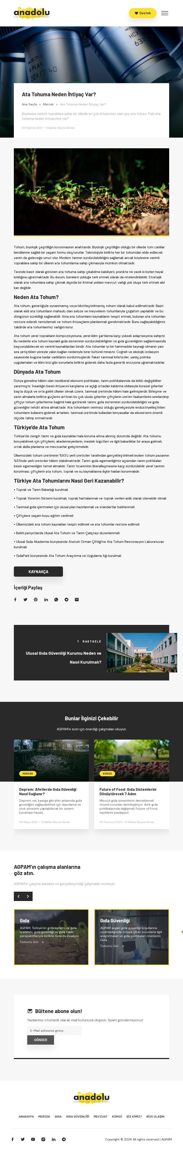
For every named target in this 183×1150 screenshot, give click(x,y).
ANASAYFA (26, 1116)
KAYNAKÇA (38, 571)
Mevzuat (101, 1116)
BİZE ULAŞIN (155, 1116)
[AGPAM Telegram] (64, 1139)
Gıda (58, 1116)
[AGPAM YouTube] (33, 1139)
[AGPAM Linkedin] (54, 1139)
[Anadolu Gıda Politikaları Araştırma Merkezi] (32, 13)
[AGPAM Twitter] (23, 1139)
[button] (18, 896)
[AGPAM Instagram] (43, 1139)
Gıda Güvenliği (77, 1116)
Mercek (44, 1116)
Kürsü (117, 1116)
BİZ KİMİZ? (134, 1116)
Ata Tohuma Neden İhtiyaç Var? (59, 94)
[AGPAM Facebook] (12, 1139)
